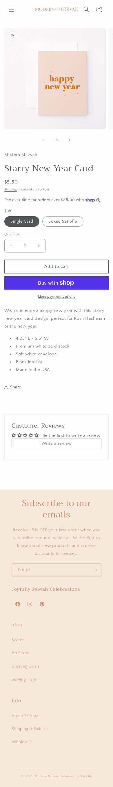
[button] (11, 9)
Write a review (56, 443)
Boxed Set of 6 (62, 221)
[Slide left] (43, 140)
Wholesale (22, 742)
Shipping (10, 189)
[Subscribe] (94, 570)
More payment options (56, 297)
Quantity (11, 234)
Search (18, 640)
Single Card (21, 221)
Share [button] (15, 387)
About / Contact (27, 716)
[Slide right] (69, 140)
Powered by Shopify (76, 776)
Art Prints (20, 653)
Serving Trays (24, 679)
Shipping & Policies (30, 729)
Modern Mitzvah (47, 776)
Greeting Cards (25, 666)
